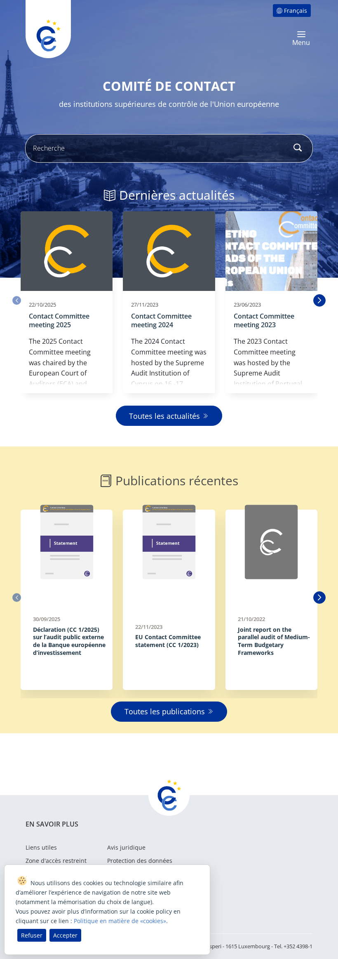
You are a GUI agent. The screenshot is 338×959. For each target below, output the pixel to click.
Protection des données (139, 861)
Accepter (65, 935)
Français (295, 10)
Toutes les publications (164, 711)
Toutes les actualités (164, 416)
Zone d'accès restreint (56, 861)
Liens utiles (41, 847)
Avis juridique (126, 847)
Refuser (31, 935)
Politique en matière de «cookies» (120, 921)
